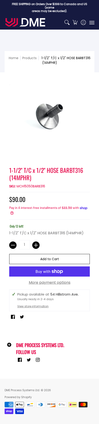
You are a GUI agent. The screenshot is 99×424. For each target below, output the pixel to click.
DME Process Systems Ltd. (22, 390)
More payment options (49, 282)
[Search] (67, 22)
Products (29, 58)
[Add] (36, 245)
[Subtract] (13, 245)
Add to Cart (49, 259)
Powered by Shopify (18, 397)
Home (13, 58)
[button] (75, 22)
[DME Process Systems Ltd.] (25, 22)
